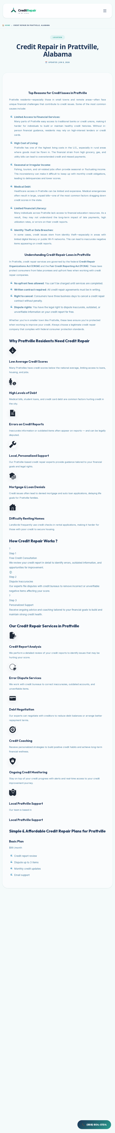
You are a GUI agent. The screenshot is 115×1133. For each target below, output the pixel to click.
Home (6, 25)
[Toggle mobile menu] (105, 10)
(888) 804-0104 (94, 1124)
